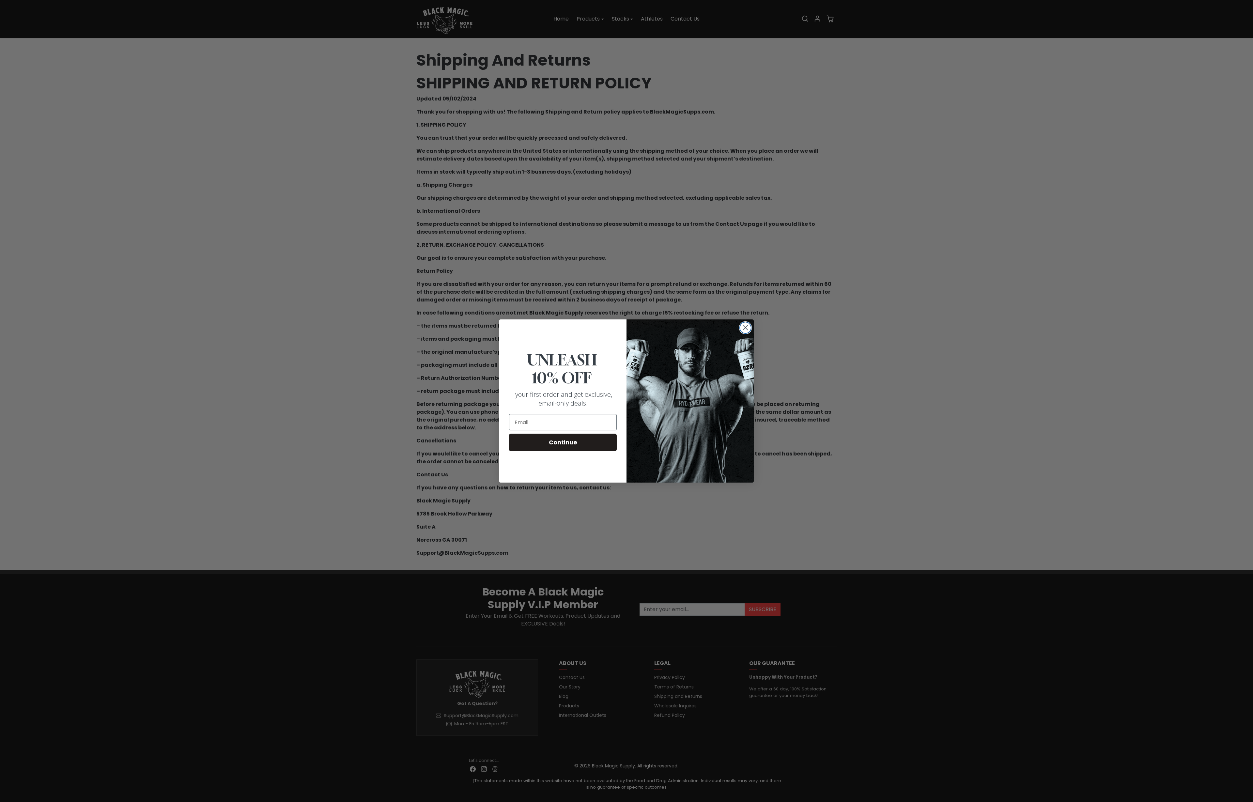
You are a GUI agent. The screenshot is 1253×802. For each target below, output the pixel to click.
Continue (563, 442)
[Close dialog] (745, 327)
